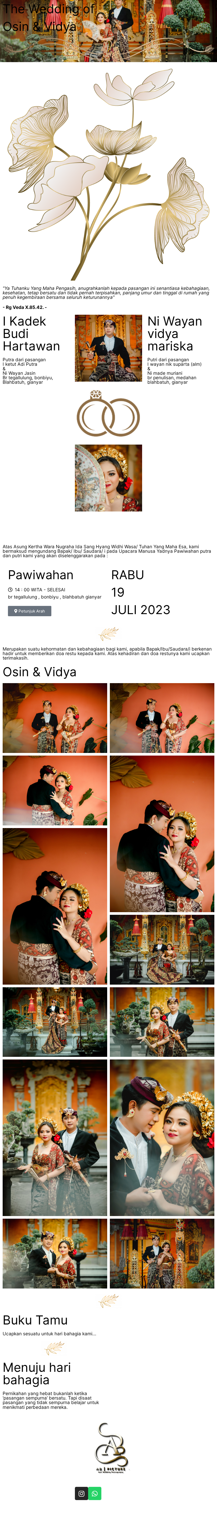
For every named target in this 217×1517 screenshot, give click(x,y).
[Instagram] (81, 1493)
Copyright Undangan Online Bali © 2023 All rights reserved (104, 1510)
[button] (29, 611)
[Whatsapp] (94, 1493)
